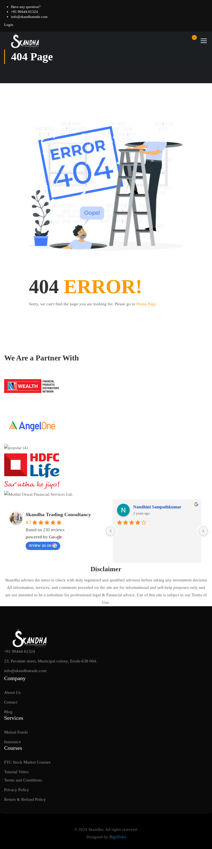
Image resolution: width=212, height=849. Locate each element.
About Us (12, 692)
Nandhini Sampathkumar (157, 507)
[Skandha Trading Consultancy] (30, 637)
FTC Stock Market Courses (27, 762)
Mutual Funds (16, 732)
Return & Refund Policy (25, 799)
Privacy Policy (16, 790)
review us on (40, 545)
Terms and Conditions (23, 780)
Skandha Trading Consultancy (58, 514)
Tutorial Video (16, 772)
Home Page (146, 304)
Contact (10, 702)
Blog (8, 712)
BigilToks (117, 837)
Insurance (12, 742)
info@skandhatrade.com (29, 17)
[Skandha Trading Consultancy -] (25, 40)
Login (8, 25)
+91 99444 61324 (24, 12)
